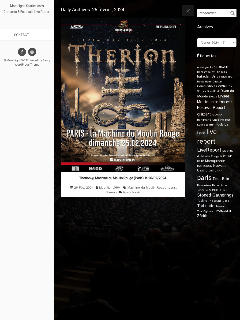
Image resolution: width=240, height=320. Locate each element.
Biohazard (226, 77)
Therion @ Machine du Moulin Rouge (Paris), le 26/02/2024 (122, 178)
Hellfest (225, 120)
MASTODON (204, 166)
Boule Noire (204, 82)
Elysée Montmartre (213, 99)
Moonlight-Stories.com (27, 6)
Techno (202, 201)
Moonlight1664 (110, 187)
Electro (213, 97)
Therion (111, 192)
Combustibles (207, 86)
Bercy (216, 76)
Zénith (202, 216)
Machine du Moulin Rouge (147, 187)
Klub (220, 124)
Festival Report (211, 108)
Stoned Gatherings (215, 195)
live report (207, 136)
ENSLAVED (225, 102)
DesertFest (213, 91)
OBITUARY (215, 171)
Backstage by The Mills (212, 72)
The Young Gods (218, 201)
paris (172, 187)
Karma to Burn (206, 125)
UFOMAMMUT (222, 211)
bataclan (203, 76)
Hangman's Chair (208, 120)
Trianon (220, 206)
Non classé (131, 192)
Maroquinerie (215, 161)
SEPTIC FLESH (218, 190)
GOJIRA (217, 115)
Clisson (217, 82)
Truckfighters (205, 211)
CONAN (223, 86)
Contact (21, 35)
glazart (204, 114)
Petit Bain (221, 179)
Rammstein (204, 185)
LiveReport (209, 150)
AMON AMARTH (219, 67)
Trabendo (205, 206)
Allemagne (203, 67)
